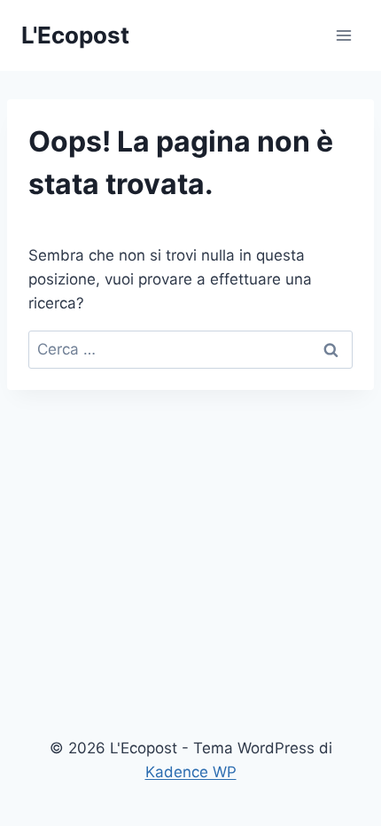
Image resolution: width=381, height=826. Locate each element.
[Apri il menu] (343, 35)
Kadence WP (191, 772)
